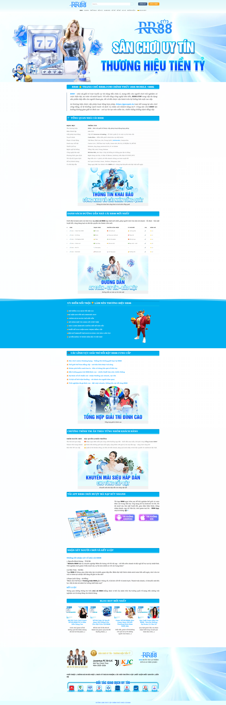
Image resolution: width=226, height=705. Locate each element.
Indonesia (116, 140)
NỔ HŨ (119, 10)
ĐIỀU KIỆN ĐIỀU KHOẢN (144, 674)
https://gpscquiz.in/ (125, 104)
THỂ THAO (93, 10)
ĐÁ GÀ (124, 10)
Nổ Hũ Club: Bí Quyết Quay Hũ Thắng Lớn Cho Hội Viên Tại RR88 (101, 622)
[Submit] (131, 3)
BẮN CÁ (100, 10)
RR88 (81, 10)
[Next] (159, 622)
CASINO (86, 10)
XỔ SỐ (113, 10)
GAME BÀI (107, 10)
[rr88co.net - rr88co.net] (78, 4)
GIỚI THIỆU (71, 674)
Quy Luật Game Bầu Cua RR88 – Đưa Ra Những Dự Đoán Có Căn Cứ (148, 622)
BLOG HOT (143, 10)
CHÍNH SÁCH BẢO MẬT (86, 674)
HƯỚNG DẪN (131, 10)
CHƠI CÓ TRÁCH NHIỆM (105, 674)
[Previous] (66, 622)
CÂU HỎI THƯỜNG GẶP (125, 674)
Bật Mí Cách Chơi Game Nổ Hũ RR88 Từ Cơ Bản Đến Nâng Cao (77, 622)
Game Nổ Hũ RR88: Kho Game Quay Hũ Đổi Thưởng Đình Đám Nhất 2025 (125, 623)
